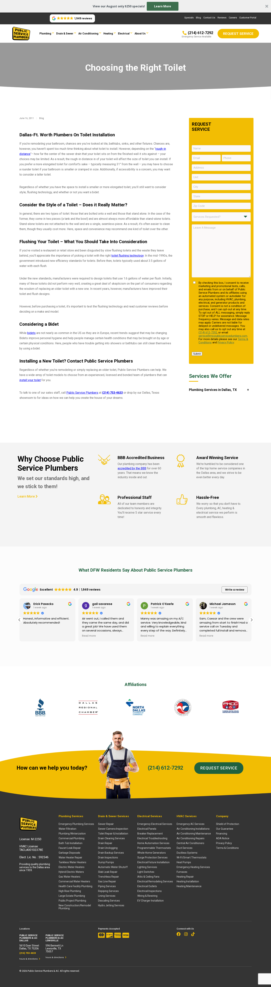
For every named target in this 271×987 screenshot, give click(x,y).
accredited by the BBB (132, 468)
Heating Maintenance (189, 886)
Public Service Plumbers (82, 392)
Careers (233, 17)
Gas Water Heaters (69, 876)
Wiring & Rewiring (147, 895)
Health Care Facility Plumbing (75, 886)
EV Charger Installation (150, 900)
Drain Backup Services (111, 852)
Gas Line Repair (107, 881)
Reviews (222, 17)
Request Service (218, 768)
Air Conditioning (88, 33)
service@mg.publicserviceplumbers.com (223, 335)
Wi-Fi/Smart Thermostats (191, 857)
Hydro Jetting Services (111, 905)
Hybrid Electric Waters (71, 871)
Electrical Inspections (149, 891)
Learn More (162, 6)
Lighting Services (147, 867)
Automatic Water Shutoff (113, 867)
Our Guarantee (224, 828)
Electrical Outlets (147, 886)
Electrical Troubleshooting (152, 838)
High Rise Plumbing (70, 891)
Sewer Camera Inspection (113, 828)
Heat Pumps (184, 862)
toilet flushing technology (127, 255)
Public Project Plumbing (72, 900)
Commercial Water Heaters (74, 881)
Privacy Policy (226, 342)
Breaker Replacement (150, 833)
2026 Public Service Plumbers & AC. (41, 971)
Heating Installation (188, 881)
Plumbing (45, 33)
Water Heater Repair (70, 857)
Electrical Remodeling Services (155, 881)
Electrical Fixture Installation (153, 862)
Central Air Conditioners (190, 843)
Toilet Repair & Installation (113, 833)
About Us (140, 33)
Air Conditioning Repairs (190, 838)
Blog (198, 17)
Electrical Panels (146, 828)
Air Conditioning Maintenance (194, 833)
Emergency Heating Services (193, 867)
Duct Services (184, 847)
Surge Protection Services (152, 857)
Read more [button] (89, 636)
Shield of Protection (227, 823)
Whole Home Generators (151, 852)
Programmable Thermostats (154, 847)
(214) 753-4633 (112, 392)
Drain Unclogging (108, 847)
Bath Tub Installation (70, 843)
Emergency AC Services (190, 823)
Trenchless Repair (108, 876)
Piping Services (107, 886)
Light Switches (145, 871)
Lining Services (106, 895)
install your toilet (30, 380)
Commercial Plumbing (71, 838)
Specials (189, 17)
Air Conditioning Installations (193, 828)
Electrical (124, 33)
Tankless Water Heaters (72, 862)
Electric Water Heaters (71, 867)
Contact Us (209, 17)
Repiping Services (108, 891)
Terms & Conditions (227, 847)
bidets (31, 333)
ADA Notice (222, 838)
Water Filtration (67, 828)
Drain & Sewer (64, 33)
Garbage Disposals (69, 852)
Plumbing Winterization (72, 833)
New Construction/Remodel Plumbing (75, 907)
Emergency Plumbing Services (76, 823)
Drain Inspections (108, 857)
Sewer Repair (106, 823)
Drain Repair (105, 843)
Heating (108, 33)
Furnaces (182, 871)
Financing (221, 833)
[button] (135, 6)
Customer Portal (247, 17)
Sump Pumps (106, 862)
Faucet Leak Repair (70, 847)
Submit (197, 353)
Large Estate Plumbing (72, 895)
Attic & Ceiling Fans (148, 876)
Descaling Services (109, 900)
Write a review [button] (234, 590)
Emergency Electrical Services (154, 823)
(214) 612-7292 (208, 332)
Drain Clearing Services (111, 838)
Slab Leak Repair (107, 871)
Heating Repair (185, 876)
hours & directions (28, 959)
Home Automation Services (153, 843)
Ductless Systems (187, 852)
